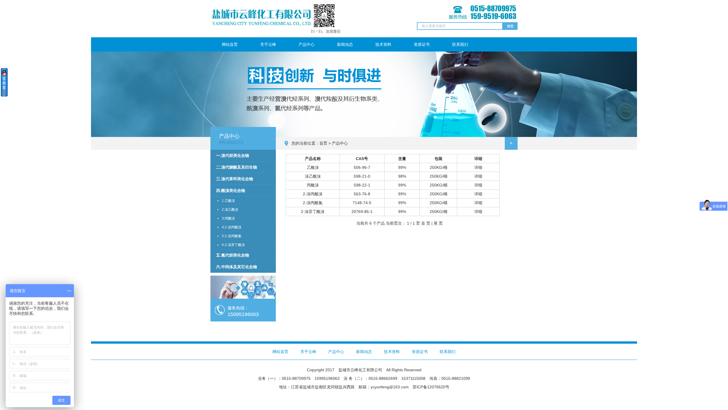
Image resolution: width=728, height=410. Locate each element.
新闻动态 (345, 44)
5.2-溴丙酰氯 (231, 236)
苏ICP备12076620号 (431, 387)
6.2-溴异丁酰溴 (233, 245)
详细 (478, 167)
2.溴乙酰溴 (230, 210)
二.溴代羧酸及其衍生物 (236, 167)
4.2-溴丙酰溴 (231, 227)
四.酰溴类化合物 (230, 190)
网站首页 (230, 44)
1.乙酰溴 (228, 201)
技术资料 (383, 44)
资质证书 (422, 44)
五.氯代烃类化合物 (232, 255)
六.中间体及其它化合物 (236, 267)
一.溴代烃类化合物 (232, 155)
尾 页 (438, 223)
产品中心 (307, 44)
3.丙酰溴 (228, 218)
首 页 (425, 223)
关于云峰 (268, 44)
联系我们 (460, 44)
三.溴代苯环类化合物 (234, 179)
